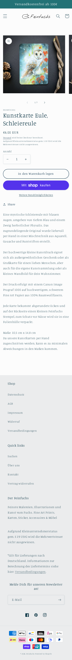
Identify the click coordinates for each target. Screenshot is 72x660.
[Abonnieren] (59, 599)
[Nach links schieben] (27, 102)
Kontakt (13, 474)
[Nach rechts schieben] (45, 102)
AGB (10, 403)
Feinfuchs (30, 654)
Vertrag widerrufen (21, 483)
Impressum (15, 412)
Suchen (12, 456)
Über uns (14, 465)
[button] (5, 16)
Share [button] (11, 204)
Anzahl (7, 151)
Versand (7, 137)
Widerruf (14, 421)
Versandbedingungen (22, 430)
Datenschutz (16, 394)
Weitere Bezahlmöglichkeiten (36, 194)
